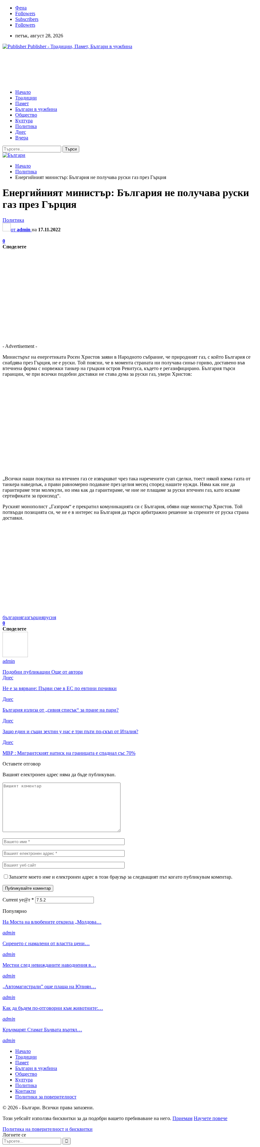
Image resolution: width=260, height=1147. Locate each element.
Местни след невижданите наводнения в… (49, 965)
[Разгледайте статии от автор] (15, 655)
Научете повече (210, 1118)
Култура (24, 120)
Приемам (182, 1118)
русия (50, 617)
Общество (26, 115)
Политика (26, 126)
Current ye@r (18, 899)
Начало (23, 92)
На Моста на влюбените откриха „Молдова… (52, 922)
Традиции (26, 97)
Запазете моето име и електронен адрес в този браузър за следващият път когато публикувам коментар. (120, 877)
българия (12, 617)
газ (25, 617)
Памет (22, 103)
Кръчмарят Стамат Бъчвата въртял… (42, 1029)
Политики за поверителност (45, 1096)
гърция (36, 617)
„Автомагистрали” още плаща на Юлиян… (49, 986)
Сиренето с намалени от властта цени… (46, 943)
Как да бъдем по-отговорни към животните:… (53, 1008)
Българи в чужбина (36, 109)
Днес (20, 132)
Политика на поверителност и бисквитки (48, 1129)
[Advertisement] (118, 68)
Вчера (21, 137)
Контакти (25, 1091)
